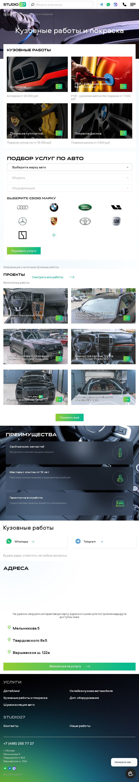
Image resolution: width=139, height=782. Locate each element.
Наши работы (80, 726)
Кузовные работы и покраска (25, 698)
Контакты (10, 726)
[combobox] (69, 167)
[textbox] (69, 167)
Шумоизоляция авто (19, 704)
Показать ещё (69, 417)
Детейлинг (11, 691)
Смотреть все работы (47, 277)
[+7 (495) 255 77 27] (124, 4)
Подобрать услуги (23, 250)
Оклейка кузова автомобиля (91, 691)
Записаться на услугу (65, 666)
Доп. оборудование (84, 698)
